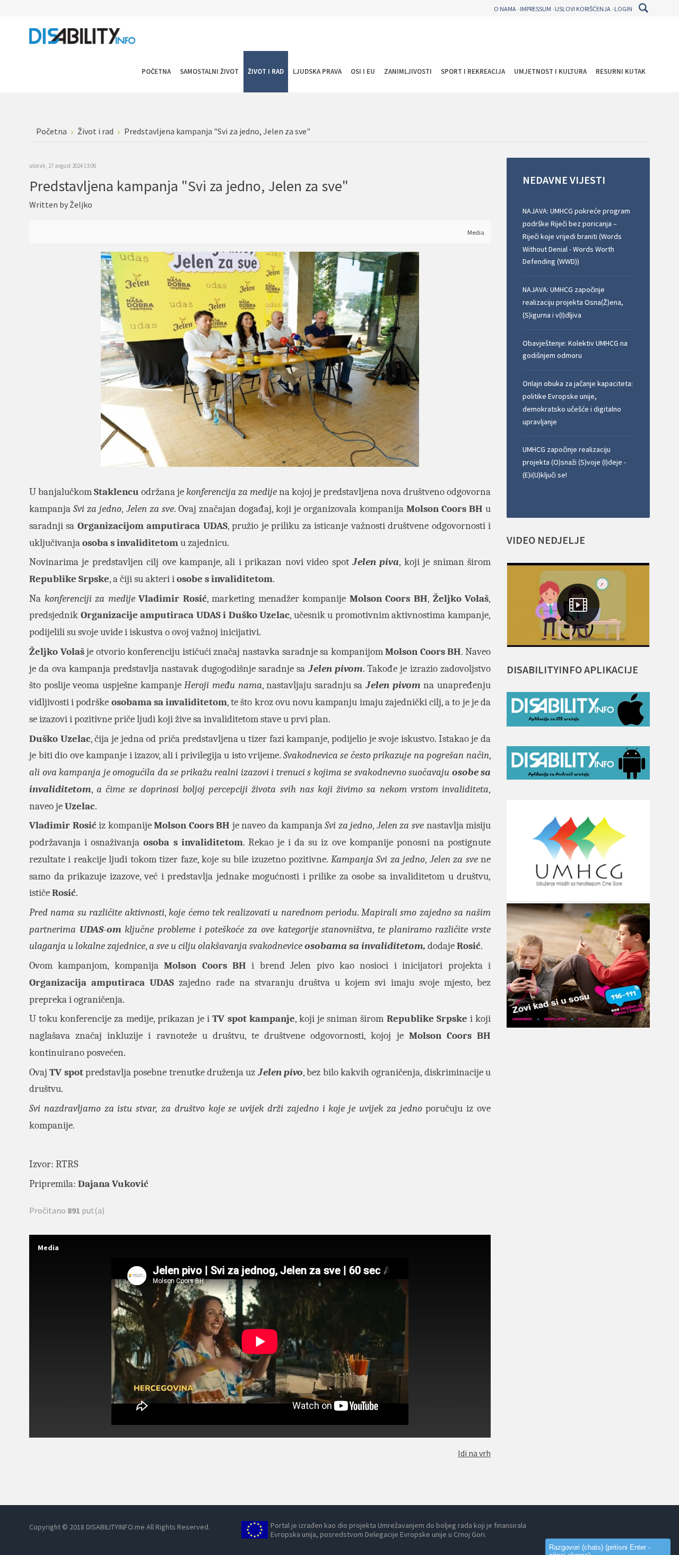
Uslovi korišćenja (583, 9)
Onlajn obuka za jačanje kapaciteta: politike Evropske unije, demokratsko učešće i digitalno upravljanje (578, 402)
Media (475, 232)
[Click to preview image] (260, 358)
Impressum (535, 9)
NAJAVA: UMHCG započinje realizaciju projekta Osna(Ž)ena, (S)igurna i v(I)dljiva (573, 302)
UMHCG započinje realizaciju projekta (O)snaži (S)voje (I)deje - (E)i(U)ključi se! (574, 462)
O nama (505, 9)
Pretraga (643, 8)
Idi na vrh (474, 1453)
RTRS (67, 1164)
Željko (80, 204)
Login (623, 9)
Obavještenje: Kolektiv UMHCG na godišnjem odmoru (575, 349)
